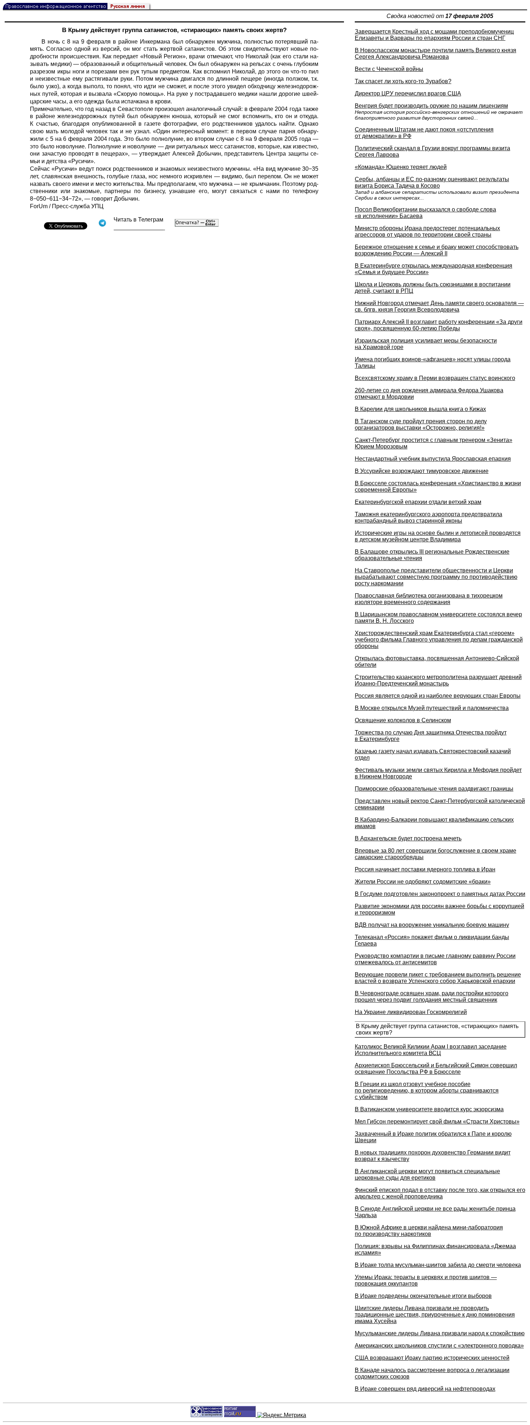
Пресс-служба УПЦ (77, 206)
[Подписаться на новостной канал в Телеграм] (139, 227)
